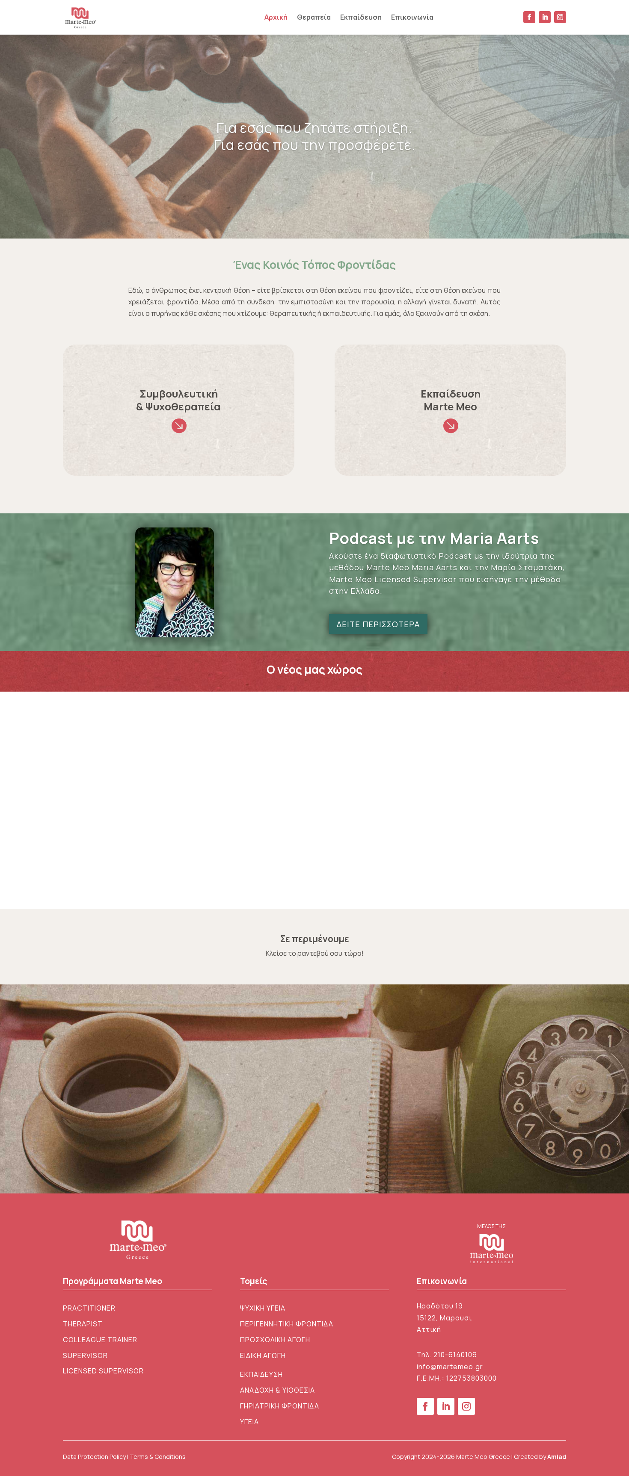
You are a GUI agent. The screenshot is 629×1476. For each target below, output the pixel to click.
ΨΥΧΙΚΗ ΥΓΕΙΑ (262, 1308)
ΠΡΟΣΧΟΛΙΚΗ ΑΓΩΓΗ (275, 1339)
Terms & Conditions (158, 1456)
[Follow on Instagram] (560, 17)
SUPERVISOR (85, 1355)
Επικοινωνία (412, 17)
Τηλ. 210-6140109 (447, 1354)
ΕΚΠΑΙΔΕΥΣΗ (261, 1374)
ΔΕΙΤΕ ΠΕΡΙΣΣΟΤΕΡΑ (378, 624)
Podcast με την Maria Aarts (434, 537)
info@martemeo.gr (450, 1366)
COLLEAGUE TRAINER (100, 1339)
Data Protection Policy (94, 1456)
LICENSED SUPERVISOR (103, 1371)
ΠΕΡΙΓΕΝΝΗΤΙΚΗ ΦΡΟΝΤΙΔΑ (286, 1324)
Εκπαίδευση (361, 17)
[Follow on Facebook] (529, 17)
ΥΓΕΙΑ (249, 1421)
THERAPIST (83, 1324)
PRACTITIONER (89, 1308)
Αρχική (276, 17)
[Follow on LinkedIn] (545, 17)
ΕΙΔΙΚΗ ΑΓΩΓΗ (263, 1355)
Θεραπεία (314, 17)
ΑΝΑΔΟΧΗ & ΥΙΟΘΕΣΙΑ (277, 1390)
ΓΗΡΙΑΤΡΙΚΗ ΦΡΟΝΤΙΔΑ (279, 1406)
